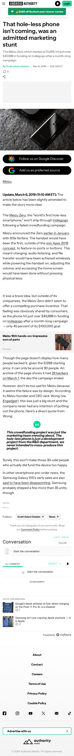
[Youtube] (30, 713)
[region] (37, 586)
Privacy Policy (37, 693)
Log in (56, 537)
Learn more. (63, 18)
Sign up (65, 537)
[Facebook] (4, 713)
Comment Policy (30, 529)
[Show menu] (3, 3)
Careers (37, 674)
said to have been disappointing (26, 483)
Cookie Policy (37, 703)
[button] (37, 3)
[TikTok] (69, 713)
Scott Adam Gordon (17, 66)
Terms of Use (37, 684)
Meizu (7, 182)
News (6, 503)
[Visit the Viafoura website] (63, 634)
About (37, 655)
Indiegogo (60, 220)
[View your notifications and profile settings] (67, 563)
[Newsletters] (56, 713)
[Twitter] (43, 713)
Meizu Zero (17, 215)
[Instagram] (17, 713)
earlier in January (56, 233)
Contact (37, 664)
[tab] (13, 564)
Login (67, 3)
